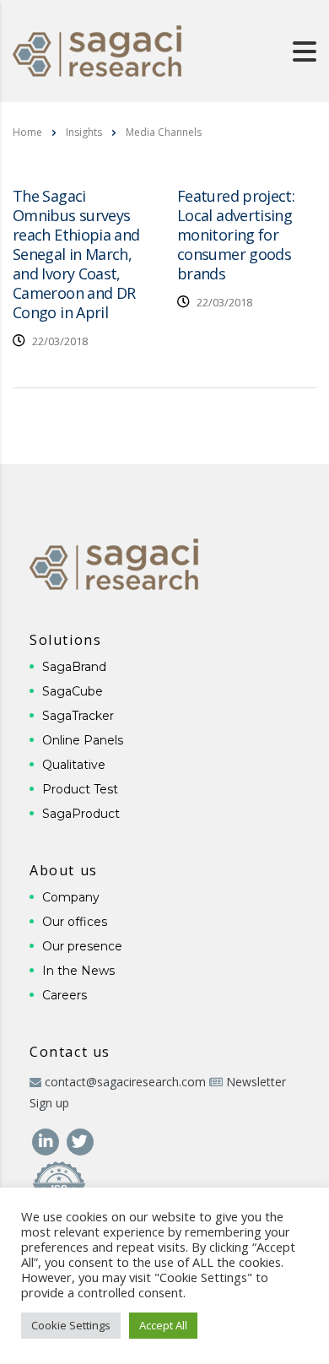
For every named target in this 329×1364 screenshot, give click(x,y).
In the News (78, 970)
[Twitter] (79, 1140)
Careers (64, 995)
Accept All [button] (163, 1325)
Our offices (74, 921)
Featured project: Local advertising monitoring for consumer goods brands (235, 235)
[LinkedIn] (47, 1140)
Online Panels (82, 740)
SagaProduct (81, 813)
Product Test (80, 789)
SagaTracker (78, 716)
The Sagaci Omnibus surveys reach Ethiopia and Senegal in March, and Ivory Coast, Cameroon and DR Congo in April (76, 254)
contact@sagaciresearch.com (125, 1082)
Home (27, 132)
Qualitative (73, 764)
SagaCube (72, 691)
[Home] (97, 49)
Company (71, 897)
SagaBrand (74, 667)
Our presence (82, 946)
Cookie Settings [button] (71, 1325)
